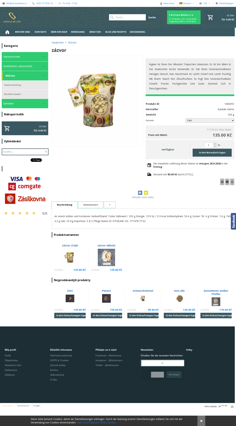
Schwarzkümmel (143, 290)
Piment (106, 290)
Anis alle (179, 290)
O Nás (53, 379)
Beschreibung (64, 204)
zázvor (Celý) (70, 245)
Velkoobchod (57, 374)
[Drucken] (227, 182)
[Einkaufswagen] (220, 17)
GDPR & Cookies (59, 360)
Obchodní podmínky (61, 355)
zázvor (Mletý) (106, 245)
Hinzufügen (174, 374)
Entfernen (157, 374)
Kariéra (54, 370)
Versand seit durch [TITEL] (173, 174)
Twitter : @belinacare (107, 365)
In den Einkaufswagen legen (71, 315)
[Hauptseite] (12, 17)
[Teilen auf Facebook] (140, 193)
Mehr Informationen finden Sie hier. (96, 422)
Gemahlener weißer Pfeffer (216, 292)
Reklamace (11, 370)
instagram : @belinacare (109, 360)
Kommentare (90, 204)
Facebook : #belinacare (108, 355)
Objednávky (11, 360)
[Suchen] (46, 151)
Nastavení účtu (13, 365)
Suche (152, 17)
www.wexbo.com (23, 406)
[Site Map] (232, 406)
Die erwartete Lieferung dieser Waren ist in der (190, 165)
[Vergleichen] (222, 182)
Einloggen (36, 406)
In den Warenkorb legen (212, 152)
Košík (8, 355)
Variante (150, 120)
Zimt (70, 290)
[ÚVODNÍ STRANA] (7, 32)
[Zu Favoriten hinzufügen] (232, 182)
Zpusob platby (58, 365)
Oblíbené (10, 374)
